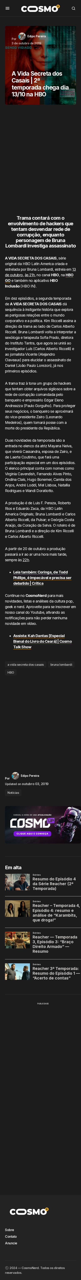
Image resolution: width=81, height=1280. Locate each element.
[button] (7, 8)
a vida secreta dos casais (25, 665)
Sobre (9, 1230)
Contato (11, 1236)
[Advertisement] (40, 161)
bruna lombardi (61, 665)
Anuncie (11, 1243)
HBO (10, 672)
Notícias (13, 793)
